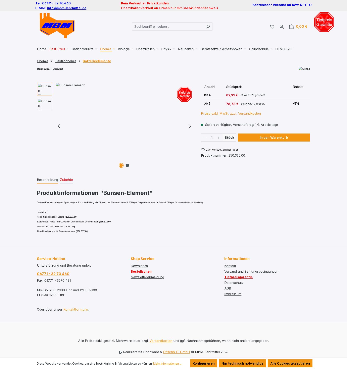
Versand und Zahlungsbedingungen (251, 271)
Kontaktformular (75, 309)
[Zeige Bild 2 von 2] (127, 165)
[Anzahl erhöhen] (219, 138)
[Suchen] (207, 26)
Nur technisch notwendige (242, 363)
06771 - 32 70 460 (53, 274)
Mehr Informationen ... (167, 363)
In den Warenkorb (274, 138)
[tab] (47, 179)
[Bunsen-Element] (124, 126)
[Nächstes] (190, 126)
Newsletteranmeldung (147, 277)
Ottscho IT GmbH (176, 352)
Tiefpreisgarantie (238, 277)
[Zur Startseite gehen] (57, 26)
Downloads (139, 266)
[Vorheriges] (59, 126)
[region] (115, 126)
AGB (227, 288)
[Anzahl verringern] (205, 138)
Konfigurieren (204, 363)
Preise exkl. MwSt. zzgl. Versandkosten (231, 113)
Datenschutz (234, 283)
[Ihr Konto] (282, 26)
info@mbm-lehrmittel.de (66, 8)
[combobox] (167, 26)
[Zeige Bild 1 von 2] (121, 165)
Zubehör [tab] (66, 180)
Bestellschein (141, 271)
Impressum (232, 294)
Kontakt (230, 266)
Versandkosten (161, 341)
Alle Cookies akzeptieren (290, 363)
